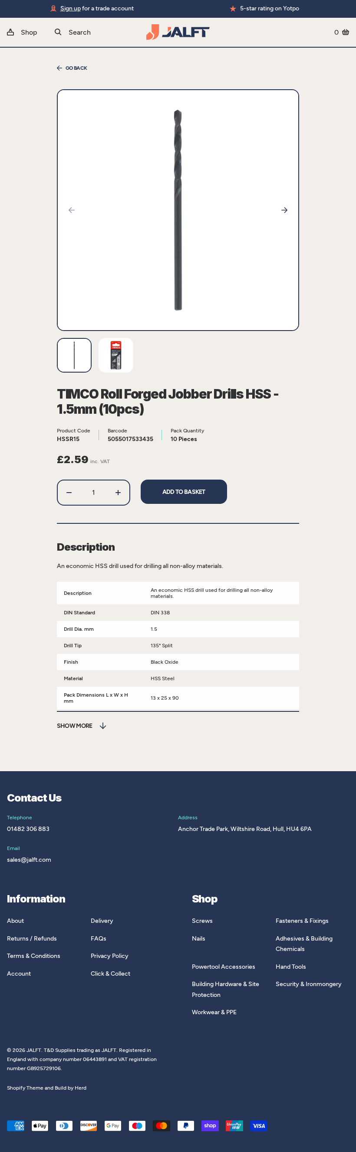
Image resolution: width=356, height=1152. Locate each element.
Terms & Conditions (33, 956)
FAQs (98, 938)
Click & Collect (110, 973)
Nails (198, 938)
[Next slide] (284, 210)
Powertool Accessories (223, 966)
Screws (202, 921)
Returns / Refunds (32, 938)
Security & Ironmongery (309, 984)
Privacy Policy (110, 956)
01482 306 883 (28, 829)
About (15, 921)
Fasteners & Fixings (302, 921)
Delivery (102, 921)
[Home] (178, 32)
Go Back (76, 68)
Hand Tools (291, 966)
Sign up (70, 8)
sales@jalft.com (29, 859)
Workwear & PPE (214, 1012)
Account (19, 973)
